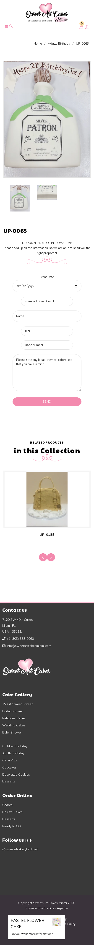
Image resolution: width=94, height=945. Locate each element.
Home (38, 43)
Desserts (8, 781)
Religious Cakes (14, 718)
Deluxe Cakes (12, 812)
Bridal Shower (12, 711)
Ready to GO (11, 826)
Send (47, 401)
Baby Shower (12, 732)
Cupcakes (9, 767)
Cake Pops (10, 760)
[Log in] (87, 27)
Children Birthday (14, 746)
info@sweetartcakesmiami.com (29, 646)
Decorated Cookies (16, 774)
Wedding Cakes (13, 725)
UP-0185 (47, 535)
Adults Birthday (59, 43)
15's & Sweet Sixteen (17, 704)
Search (7, 805)
